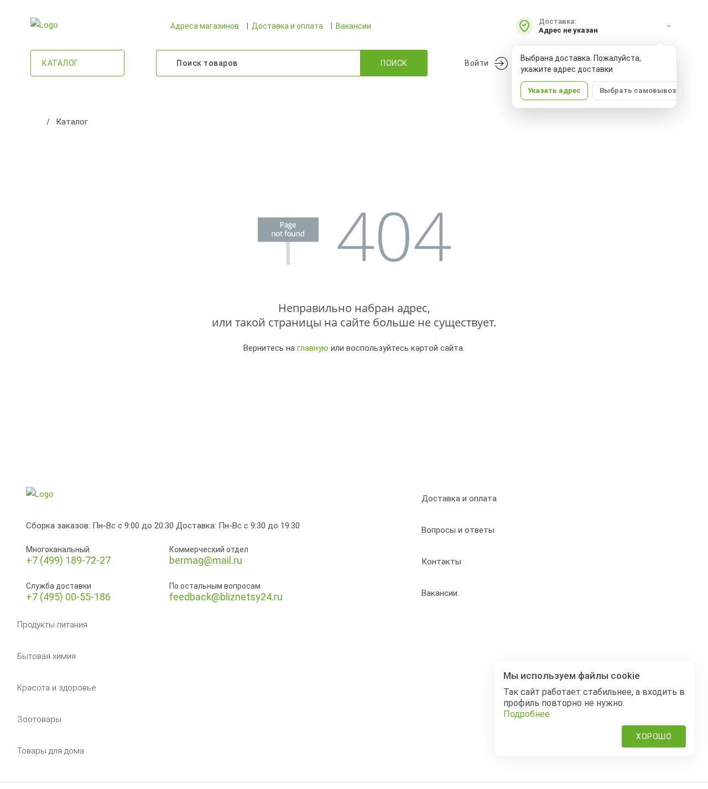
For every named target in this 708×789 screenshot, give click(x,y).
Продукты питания (52, 625)
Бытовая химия (46, 656)
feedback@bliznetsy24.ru (226, 597)
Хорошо (653, 736)
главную (313, 348)
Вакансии (353, 26)
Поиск (394, 63)
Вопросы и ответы (457, 530)
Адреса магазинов (204, 26)
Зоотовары (39, 719)
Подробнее (526, 714)
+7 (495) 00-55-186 (68, 597)
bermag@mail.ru (205, 560)
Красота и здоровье (56, 688)
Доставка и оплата (287, 26)
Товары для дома (50, 751)
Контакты (441, 562)
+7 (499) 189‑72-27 (68, 560)
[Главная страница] (35, 121)
